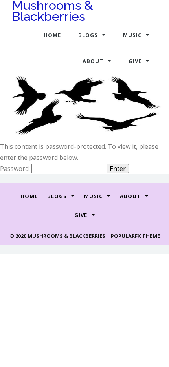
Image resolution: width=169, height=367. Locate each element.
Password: (15, 168)
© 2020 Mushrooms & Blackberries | (60, 235)
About (93, 61)
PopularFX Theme (135, 235)
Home (52, 35)
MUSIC (132, 35)
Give (135, 61)
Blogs (88, 35)
